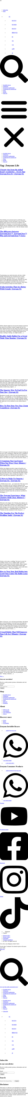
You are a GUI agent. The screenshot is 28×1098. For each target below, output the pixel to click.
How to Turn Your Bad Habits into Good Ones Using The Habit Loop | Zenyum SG (14, 573)
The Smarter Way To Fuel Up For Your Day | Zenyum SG (13, 391)
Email (1, 685)
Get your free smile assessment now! (9, 987)
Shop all (5, 93)
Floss (4, 90)
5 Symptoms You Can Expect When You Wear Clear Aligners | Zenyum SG (13, 463)
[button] (14, 123)
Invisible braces (7, 85)
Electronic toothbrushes (9, 87)
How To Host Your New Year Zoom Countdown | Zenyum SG (14, 407)
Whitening (5, 86)
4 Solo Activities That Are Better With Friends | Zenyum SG (13, 288)
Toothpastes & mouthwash (9, 89)
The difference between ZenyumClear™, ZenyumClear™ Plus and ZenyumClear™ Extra (13, 233)
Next (2, 676)
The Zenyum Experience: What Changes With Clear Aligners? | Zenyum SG (12, 497)
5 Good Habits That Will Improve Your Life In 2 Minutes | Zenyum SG (13, 634)
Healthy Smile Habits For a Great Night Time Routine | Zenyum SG (13, 337)
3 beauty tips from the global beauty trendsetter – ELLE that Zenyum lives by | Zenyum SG (12, 172)
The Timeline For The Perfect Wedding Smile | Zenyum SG (12, 514)
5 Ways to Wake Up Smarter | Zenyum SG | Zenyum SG (12, 480)
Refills (4, 92)
